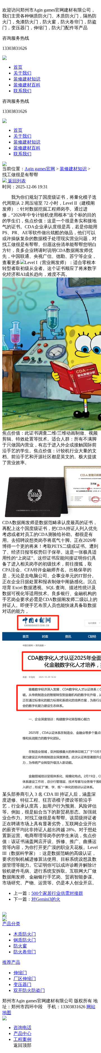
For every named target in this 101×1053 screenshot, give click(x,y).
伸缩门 (20, 972)
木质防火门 (24, 934)
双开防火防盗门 (29, 990)
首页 (17, 67)
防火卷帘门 (24, 951)
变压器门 (22, 984)
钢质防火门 (24, 940)
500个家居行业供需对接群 (57, 893)
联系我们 (22, 90)
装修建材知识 (26, 79)
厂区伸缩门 (24, 978)
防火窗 (20, 946)
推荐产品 (11, 962)
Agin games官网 (40, 168)
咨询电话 (22, 1027)
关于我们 (22, 73)
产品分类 (11, 923)
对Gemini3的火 (45, 899)
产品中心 (22, 1033)
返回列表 (16, 180)
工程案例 (22, 1039)
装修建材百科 (26, 84)
